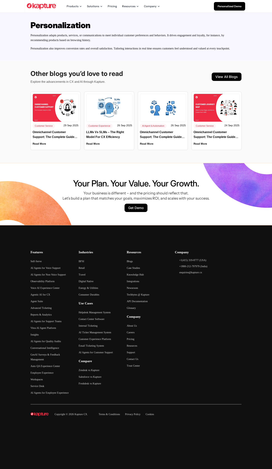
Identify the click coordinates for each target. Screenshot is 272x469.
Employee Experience (42, 372)
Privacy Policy (132, 414)
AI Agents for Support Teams (46, 321)
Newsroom (132, 288)
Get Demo (136, 208)
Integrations (133, 281)
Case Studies (133, 268)
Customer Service (44, 126)
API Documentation (137, 301)
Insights (35, 334)
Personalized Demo (229, 6)
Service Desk (37, 386)
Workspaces (37, 379)
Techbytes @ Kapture (138, 294)
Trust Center (133, 365)
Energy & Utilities (88, 288)
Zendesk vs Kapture (89, 370)
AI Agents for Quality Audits (46, 341)
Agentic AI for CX (40, 294)
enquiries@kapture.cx (190, 272)
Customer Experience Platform (95, 339)
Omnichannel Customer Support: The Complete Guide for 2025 (53, 135)
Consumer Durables (89, 294)
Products (72, 6)
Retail (82, 268)
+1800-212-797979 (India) (193, 266)
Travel (82, 274)
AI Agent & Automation (153, 126)
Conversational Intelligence (45, 348)
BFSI (81, 261)
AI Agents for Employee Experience (50, 392)
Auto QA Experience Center (45, 366)
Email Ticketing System (91, 345)
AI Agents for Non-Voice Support (48, 274)
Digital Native (86, 281)
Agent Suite (37, 301)
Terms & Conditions (109, 414)
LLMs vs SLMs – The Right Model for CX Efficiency (105, 134)
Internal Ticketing (88, 325)
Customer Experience (99, 126)
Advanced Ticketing (41, 308)
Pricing (112, 6)
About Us (132, 325)
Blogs (130, 261)
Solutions (93, 6)
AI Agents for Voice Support (46, 268)
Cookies (150, 414)
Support (131, 352)
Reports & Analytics (41, 314)
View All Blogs (226, 77)
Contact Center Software (91, 319)
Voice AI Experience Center (45, 288)
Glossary (131, 308)
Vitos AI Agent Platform (43, 328)
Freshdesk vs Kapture (90, 383)
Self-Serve (36, 261)
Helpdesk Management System (95, 312)
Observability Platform (43, 281)
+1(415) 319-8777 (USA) (192, 260)
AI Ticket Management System (95, 332)
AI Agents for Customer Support (96, 352)
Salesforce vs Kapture (90, 376)
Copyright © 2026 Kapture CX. (71, 414)
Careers (131, 332)
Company (150, 6)
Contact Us (132, 359)
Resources (128, 6)
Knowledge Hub (135, 274)
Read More (39, 143)
